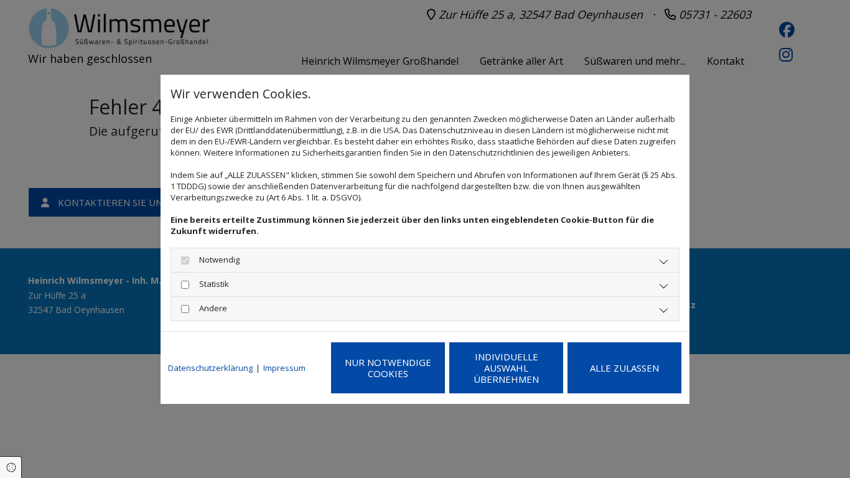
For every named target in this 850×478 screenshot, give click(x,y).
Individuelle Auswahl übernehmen (506, 367)
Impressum (284, 367)
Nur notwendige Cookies (388, 368)
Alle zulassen (624, 368)
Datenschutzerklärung (210, 367)
